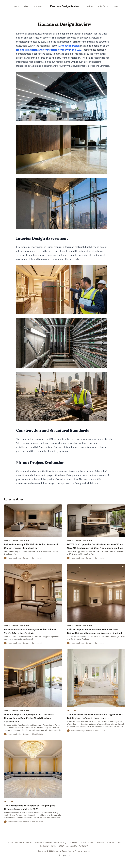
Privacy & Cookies (114, 842)
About (26, 6)
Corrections (73, 842)
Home (16, 6)
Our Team (38, 6)
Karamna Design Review (64, 6)
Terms (53, 846)
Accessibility (72, 846)
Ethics (83, 842)
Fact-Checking (60, 842)
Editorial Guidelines (43, 842)
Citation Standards (96, 842)
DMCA (61, 846)
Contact (116, 6)
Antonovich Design (69, 45)
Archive (90, 6)
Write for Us (103, 6)
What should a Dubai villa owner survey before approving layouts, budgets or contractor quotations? (32, 637)
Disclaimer (44, 846)
